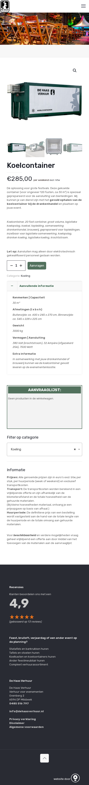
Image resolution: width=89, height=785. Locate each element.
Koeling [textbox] (43, 449)
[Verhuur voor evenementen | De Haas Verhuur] (5, 6)
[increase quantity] (20, 265)
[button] (75, 70)
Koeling (25, 275)
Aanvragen (37, 265)
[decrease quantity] (11, 265)
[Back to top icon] (44, 758)
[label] (44, 510)
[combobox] (44, 449)
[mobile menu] (83, 6)
